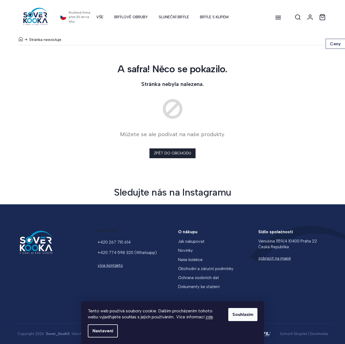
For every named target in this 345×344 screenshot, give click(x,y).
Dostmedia (319, 334)
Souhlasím (242, 314)
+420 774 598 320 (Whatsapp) (127, 252)
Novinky (185, 250)
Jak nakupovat (191, 241)
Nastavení (102, 330)
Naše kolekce (190, 259)
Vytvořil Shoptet (293, 334)
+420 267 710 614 (114, 242)
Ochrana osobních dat (198, 277)
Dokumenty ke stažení (199, 286)
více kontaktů (110, 265)
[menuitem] (100, 17)
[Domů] (20, 39)
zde (209, 316)
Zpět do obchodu (172, 153)
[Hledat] (297, 17)
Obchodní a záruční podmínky (205, 268)
